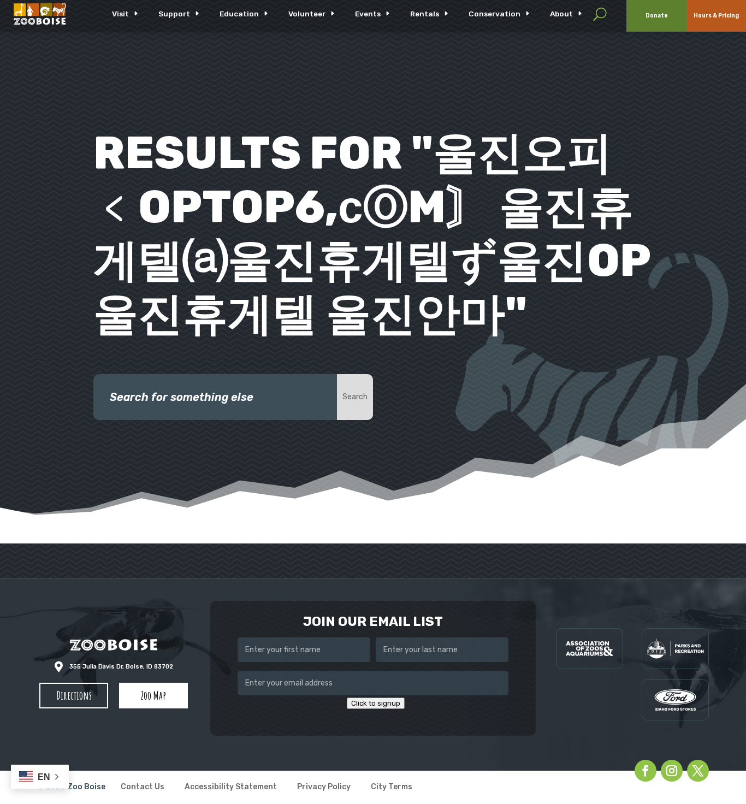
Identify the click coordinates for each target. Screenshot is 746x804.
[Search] (600, 13)
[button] (73, 696)
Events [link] (368, 13)
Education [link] (239, 13)
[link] (40, 13)
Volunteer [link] (306, 13)
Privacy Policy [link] (324, 787)
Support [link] (174, 13)
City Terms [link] (391, 787)
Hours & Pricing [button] (716, 15)
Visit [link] (120, 13)
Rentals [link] (424, 13)
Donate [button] (657, 15)
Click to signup (375, 703)
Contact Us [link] (142, 787)
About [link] (561, 13)
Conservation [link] (494, 13)
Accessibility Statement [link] (231, 787)
